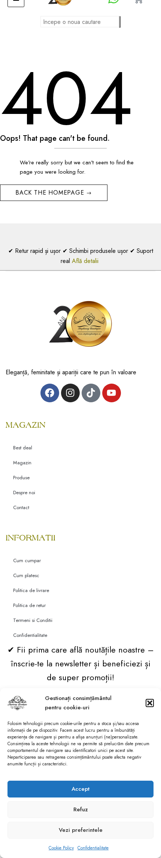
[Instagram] (70, 393)
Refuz (80, 809)
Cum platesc (26, 575)
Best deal (22, 447)
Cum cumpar (27, 560)
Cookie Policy (61, 848)
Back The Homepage (50, 192)
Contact (21, 507)
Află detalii (86, 261)
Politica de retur (29, 605)
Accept (80, 789)
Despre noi (24, 492)
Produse (21, 477)
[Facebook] (49, 393)
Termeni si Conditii (32, 620)
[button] (150, 703)
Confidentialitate (93, 848)
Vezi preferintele (81, 830)
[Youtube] (111, 393)
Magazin (22, 462)
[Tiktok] (91, 393)
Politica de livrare (31, 590)
